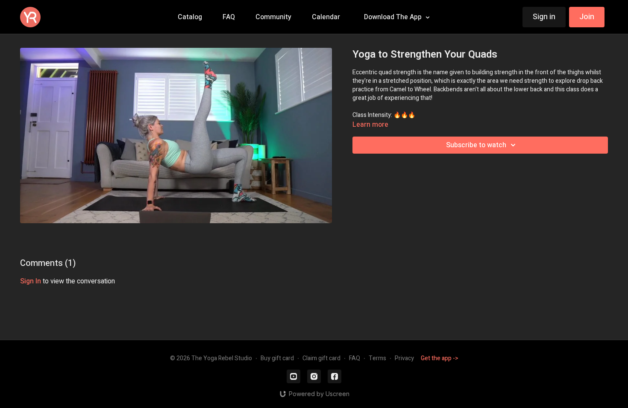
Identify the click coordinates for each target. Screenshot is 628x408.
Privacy (404, 358)
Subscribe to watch (476, 145)
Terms (377, 358)
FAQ (354, 358)
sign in (30, 281)
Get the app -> (439, 358)
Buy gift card (277, 358)
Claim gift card (321, 358)
